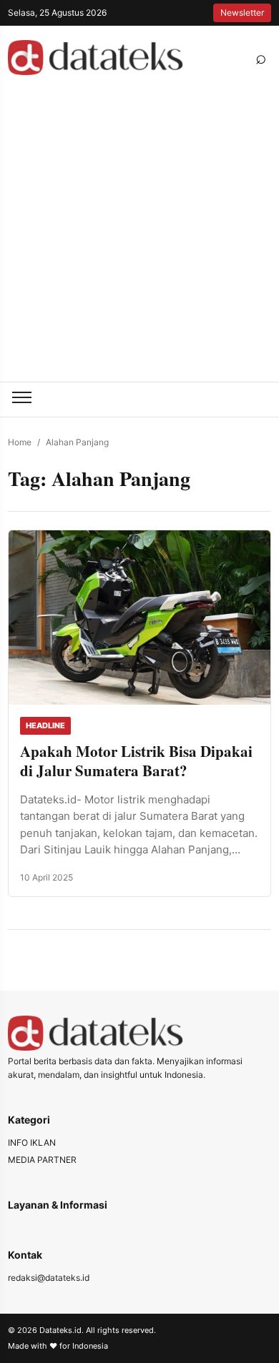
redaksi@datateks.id (48, 1277)
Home (19, 442)
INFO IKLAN (32, 1142)
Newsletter (242, 12)
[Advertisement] (139, 235)
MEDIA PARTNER (42, 1159)
